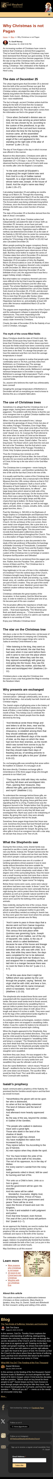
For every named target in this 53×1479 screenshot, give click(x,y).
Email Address (19, 1456)
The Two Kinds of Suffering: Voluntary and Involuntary (24, 1324)
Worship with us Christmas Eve (13, 1282)
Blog (12, 37)
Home (5, 37)
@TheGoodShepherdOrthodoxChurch (25, 1439)
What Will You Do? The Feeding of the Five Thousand (24, 1363)
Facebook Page (38, 1408)
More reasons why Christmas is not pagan (14, 1267)
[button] (49, 14)
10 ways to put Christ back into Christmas (14, 1275)
